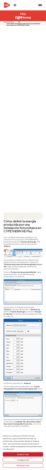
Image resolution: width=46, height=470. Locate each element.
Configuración (23, 460)
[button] (15, 5)
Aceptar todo (23, 454)
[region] (23, 450)
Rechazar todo (23, 465)
